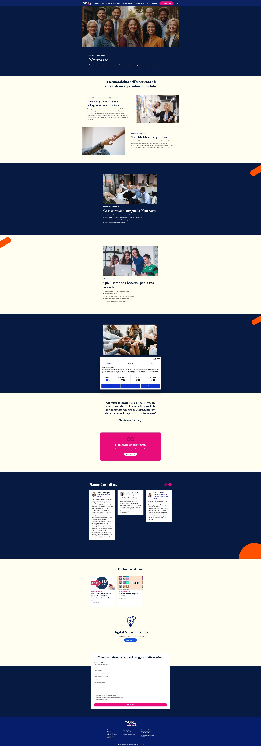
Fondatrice (96, 3)
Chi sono (109, 731)
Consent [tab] (110, 363)
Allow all (150, 385)
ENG (177, 3)
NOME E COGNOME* (99, 662)
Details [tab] (130, 363)
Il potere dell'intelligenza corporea (128, 732)
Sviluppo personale (127, 3)
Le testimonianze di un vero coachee (147, 736)
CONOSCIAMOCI (166, 3)
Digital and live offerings (142, 3)
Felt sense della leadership (129, 734)
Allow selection (130, 385)
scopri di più (130, 640)
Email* (96, 668)
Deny (111, 385)
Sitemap (109, 739)
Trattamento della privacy (109, 695)
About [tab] (151, 363)
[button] (120, 3)
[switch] (123, 380)
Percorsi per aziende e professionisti (111, 3)
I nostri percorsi (110, 733)
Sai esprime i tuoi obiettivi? (147, 734)
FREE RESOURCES (111, 736)
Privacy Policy (110, 737)
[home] (87, 3)
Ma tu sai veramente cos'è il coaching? (146, 732)
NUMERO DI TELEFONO (100, 674)
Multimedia (154, 3)
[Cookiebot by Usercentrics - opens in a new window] (154, 359)
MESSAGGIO (97, 680)
